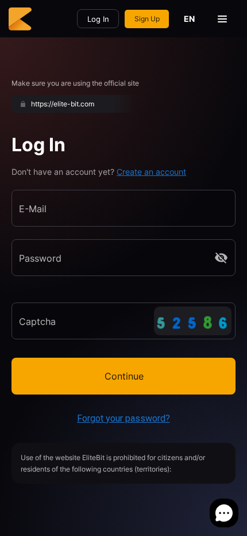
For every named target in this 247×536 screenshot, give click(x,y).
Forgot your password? (123, 418)
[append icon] (221, 258)
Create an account (151, 172)
